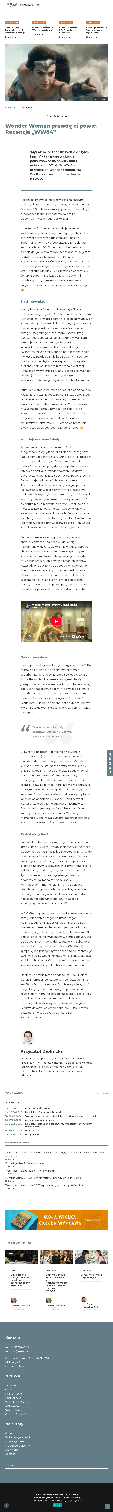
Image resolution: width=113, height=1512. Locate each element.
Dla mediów (12, 1449)
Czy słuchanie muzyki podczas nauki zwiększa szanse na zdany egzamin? (20, 1280)
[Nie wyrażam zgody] (81, 1500)
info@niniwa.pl (19, 1351)
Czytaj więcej (102, 1093)
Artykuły (27, 108)
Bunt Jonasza (32, 1130)
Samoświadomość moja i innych (91, 1276)
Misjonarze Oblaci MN (18, 1445)
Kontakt (10, 1454)
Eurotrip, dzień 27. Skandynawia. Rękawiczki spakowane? (97, 31)
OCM (8, 1389)
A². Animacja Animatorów (39, 1119)
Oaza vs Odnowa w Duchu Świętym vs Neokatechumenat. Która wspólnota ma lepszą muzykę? (56, 1282)
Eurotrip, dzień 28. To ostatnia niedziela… (68, 30)
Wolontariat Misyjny (16, 1402)
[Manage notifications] (6, 1505)
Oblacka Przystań (15, 1414)
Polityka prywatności (17, 1437)
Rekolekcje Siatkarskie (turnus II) (43, 1112)
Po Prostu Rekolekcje (37, 1108)
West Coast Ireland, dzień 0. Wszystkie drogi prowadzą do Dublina (15, 32)
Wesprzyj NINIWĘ (109, 763)
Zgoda (57, 1505)
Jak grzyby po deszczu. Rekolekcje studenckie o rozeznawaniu (61, 1116)
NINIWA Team (12, 23)
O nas (8, 1433)
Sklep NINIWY (13, 1410)
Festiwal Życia (13, 1398)
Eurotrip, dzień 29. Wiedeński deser (43, 28)
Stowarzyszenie (14, 1441)
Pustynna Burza (34, 1134)
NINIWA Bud (12, 1406)
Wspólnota (11, 1385)
